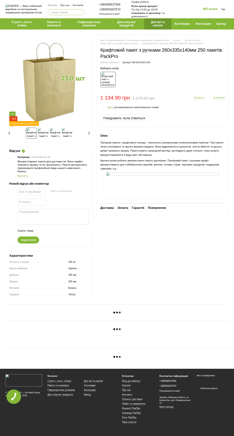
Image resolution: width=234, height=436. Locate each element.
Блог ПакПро (129, 417)
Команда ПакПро (131, 412)
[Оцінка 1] (39, 230)
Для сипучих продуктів (126, 24)
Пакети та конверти (54, 24)
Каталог (52, 5)
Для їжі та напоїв (158, 24)
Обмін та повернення (133, 403)
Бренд (221, 23)
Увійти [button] (110, 107)
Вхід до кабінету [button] (131, 381)
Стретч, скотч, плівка (22, 24)
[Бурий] (108, 79)
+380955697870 (109, 9)
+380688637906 (109, 4)
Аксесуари (203, 23)
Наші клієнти (129, 422)
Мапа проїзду (166, 407)
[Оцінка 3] (51, 230)
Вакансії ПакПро (131, 408)
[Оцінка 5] (63, 230)
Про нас (65, 5)
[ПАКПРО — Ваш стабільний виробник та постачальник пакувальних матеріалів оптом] (23, 380)
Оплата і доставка (132, 399)
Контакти (78, 5)
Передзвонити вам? (109, 14)
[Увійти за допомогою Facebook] (76, 191)
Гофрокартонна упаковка (89, 24)
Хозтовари (182, 23)
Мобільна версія (209, 388)
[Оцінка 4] (57, 230)
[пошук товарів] (81, 12)
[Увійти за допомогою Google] (82, 191)
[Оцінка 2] (45, 230)
